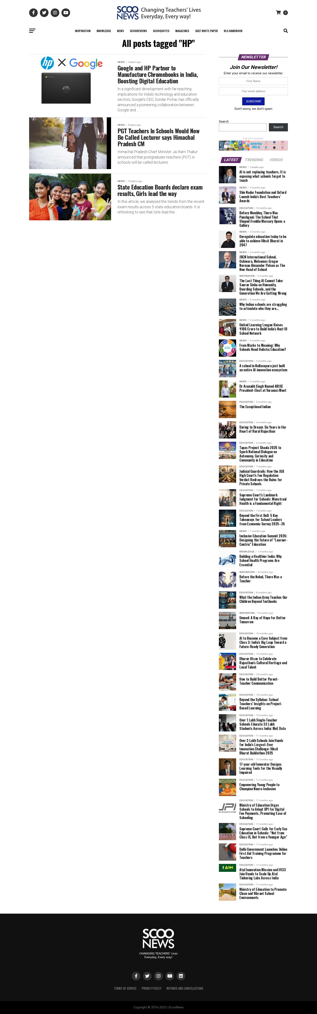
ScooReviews (138, 30)
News (120, 30)
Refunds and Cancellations (184, 988)
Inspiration (83, 30)
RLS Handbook (233, 30)
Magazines (182, 30)
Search (224, 121)
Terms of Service (125, 988)
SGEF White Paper (206, 30)
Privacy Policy (151, 988)
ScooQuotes (161, 30)
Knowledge (104, 30)
